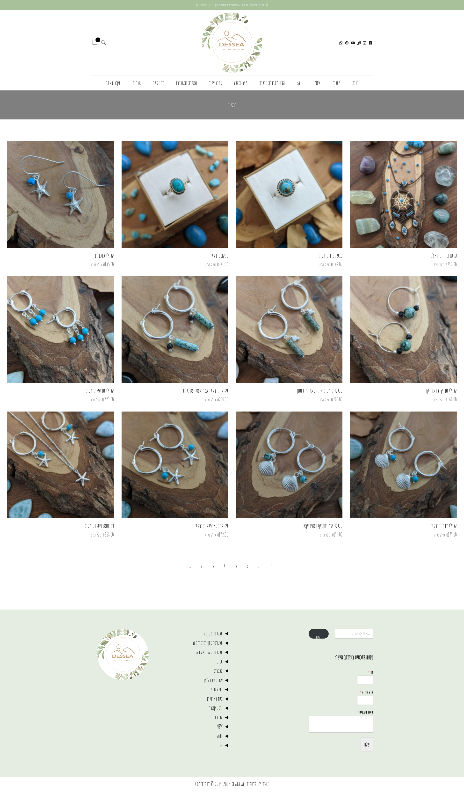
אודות (137, 83)
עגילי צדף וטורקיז (443, 526)
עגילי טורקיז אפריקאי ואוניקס (205, 390)
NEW (220, 726)
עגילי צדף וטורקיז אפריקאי (322, 526)
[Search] (103, 42)
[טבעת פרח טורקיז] (289, 194)
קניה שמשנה (215, 689)
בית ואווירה (214, 698)
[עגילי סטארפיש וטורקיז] (175, 465)
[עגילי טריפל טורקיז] (60, 329)
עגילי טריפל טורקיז (100, 390)
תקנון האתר (113, 83)
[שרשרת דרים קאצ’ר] (403, 194)
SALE (300, 83)
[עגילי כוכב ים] (60, 194)
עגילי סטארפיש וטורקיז (211, 526)
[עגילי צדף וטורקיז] (403, 465)
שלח (367, 744)
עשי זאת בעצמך (213, 680)
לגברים (218, 670)
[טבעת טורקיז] (175, 194)
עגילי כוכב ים (104, 255)
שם (370, 672)
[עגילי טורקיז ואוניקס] (403, 329)
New (317, 83)
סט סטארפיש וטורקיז (99, 526)
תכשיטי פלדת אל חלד (209, 652)
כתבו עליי (215, 83)
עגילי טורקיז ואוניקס (441, 390)
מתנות (336, 83)
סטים (220, 661)
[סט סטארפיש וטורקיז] (60, 465)
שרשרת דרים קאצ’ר (443, 255)
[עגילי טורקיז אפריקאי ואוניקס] (175, 329)
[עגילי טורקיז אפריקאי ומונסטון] (289, 329)
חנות (355, 83)
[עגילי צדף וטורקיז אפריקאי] (289, 465)
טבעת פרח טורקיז (330, 255)
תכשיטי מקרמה (213, 633)
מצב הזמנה (240, 83)
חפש (318, 636)
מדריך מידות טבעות (272, 83)
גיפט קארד (216, 708)
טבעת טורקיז (219, 255)
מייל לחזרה (366, 692)
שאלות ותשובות (186, 83)
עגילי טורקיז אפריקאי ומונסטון (319, 390)
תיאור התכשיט (365, 712)
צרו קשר (158, 83)
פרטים (219, 745)
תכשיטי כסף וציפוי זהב (207, 643)
